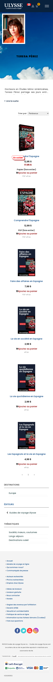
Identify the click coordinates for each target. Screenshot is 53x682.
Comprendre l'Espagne (26, 156)
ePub (28, 176)
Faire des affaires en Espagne (26, 281)
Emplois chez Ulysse (15, 583)
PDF (24, 176)
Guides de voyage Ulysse (22, 512)
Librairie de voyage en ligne (18, 564)
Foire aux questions (15, 621)
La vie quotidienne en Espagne (26, 396)
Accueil (10, 561)
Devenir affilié (12, 608)
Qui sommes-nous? (15, 567)
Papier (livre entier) (26, 169)
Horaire (10, 599)
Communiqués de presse (17, 570)
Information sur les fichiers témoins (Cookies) (26, 617)
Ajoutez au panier (27, 172)
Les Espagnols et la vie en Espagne (27, 454)
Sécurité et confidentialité (18, 611)
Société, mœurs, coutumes (23, 532)
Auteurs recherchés (15, 576)
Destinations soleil (19, 540)
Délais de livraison (14, 589)
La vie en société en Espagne (26, 338)
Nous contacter (13, 595)
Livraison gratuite (14, 592)
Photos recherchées (15, 580)
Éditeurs (9, 504)
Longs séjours (16, 536)
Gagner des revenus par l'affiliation (21, 604)
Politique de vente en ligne (18, 614)
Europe (12, 493)
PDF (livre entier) (26, 230)
